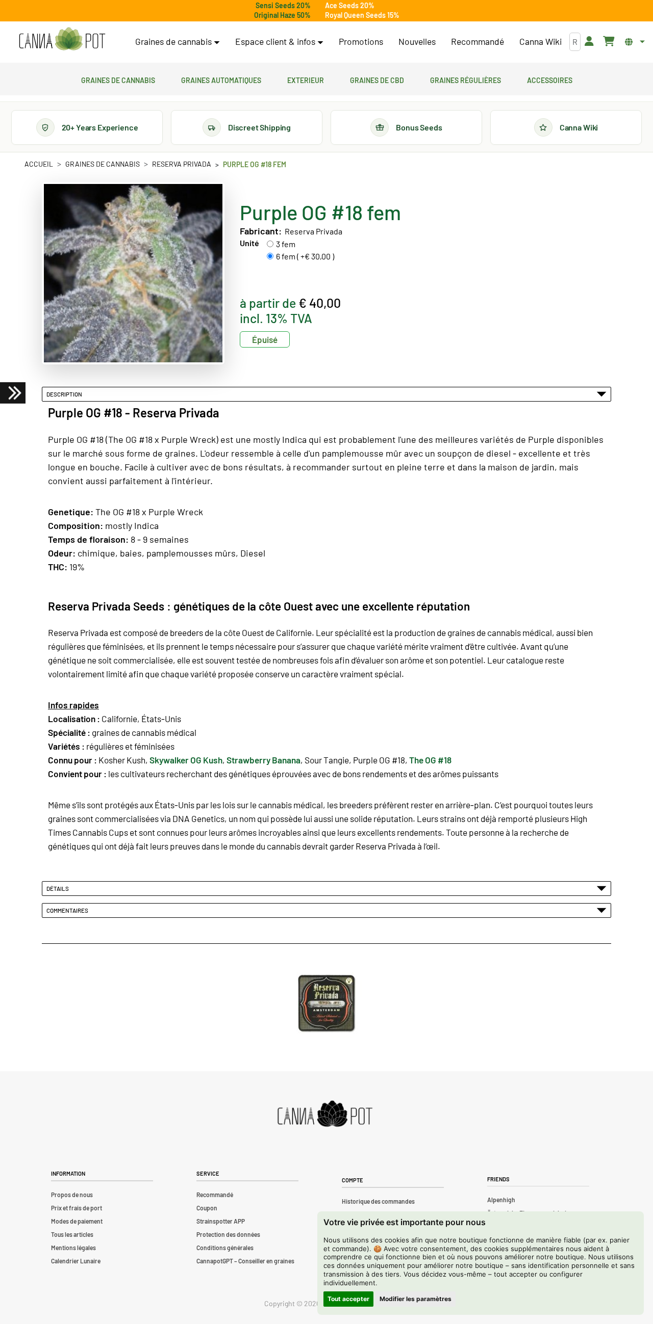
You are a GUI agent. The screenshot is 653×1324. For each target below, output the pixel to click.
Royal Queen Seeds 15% (362, 15)
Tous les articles (72, 1234)
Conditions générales (225, 1247)
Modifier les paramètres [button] (415, 1299)
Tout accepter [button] (348, 1299)
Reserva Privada (181, 164)
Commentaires (68, 910)
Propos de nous (72, 1194)
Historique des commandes (378, 1201)
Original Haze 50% (282, 15)
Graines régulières (465, 79)
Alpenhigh (501, 1200)
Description (65, 394)
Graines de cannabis (118, 79)
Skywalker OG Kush (185, 760)
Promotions (361, 41)
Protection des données (228, 1234)
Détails (58, 888)
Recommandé (477, 41)
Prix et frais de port (76, 1208)
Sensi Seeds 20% (283, 5)
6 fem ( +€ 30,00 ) (305, 256)
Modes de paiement (77, 1221)
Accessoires (549, 79)
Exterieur (305, 79)
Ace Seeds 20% (349, 5)
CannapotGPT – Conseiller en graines (245, 1261)
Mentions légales (73, 1247)
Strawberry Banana (263, 760)
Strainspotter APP (220, 1221)
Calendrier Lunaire (76, 1261)
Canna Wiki (540, 41)
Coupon (206, 1208)
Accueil (38, 164)
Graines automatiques (221, 79)
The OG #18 (430, 760)
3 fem (285, 244)
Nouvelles (417, 41)
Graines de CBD (377, 79)
